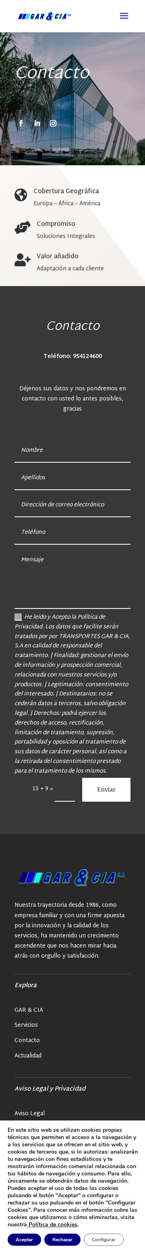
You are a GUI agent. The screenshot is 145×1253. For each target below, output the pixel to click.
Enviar (106, 789)
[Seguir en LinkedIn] (37, 123)
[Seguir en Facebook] (20, 123)
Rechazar (62, 1239)
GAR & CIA (28, 1010)
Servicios (26, 1025)
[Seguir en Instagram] (53, 123)
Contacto (27, 1041)
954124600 (87, 357)
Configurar (104, 1239)
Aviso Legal (29, 1114)
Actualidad (27, 1056)
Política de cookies (52, 1224)
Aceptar (24, 1239)
